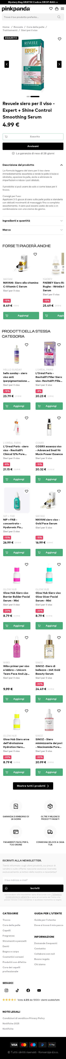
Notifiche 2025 (11, 1024)
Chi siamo (39, 964)
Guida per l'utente (45, 920)
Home (7, 27)
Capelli (7, 931)
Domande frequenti (45, 943)
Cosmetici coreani (13, 957)
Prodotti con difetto (14, 962)
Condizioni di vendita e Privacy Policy (24, 1018)
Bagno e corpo (11, 952)
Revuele (18, 27)
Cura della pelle (35, 27)
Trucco (6, 920)
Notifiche (8, 1029)
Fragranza (8, 936)
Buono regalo (42, 959)
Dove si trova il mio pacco (48, 925)
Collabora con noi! (44, 954)
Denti (6, 946)
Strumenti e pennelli (14, 941)
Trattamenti (10, 30)
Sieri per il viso (29, 30)
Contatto (40, 949)
